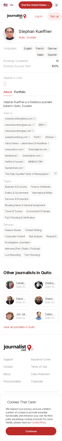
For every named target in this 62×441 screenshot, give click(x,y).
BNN (42, 124)
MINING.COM (35, 161)
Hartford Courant (14, 161)
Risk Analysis (35, 236)
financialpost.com (39, 149)
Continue (31, 431)
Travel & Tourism (13, 211)
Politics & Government (16, 192)
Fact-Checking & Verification (20, 217)
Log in (38, 16)
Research (51, 236)
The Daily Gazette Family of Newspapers (27, 173)
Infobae (50, 137)
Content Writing (33, 230)
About (7, 92)
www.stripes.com (32, 155)
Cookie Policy (38, 422)
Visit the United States (35, 4)
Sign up (54, 16)
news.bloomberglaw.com (20, 124)
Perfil (37, 137)
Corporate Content (15, 236)
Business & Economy (16, 186)
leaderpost (11, 155)
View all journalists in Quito (19, 327)
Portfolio (19, 92)
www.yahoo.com (14, 149)
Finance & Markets (40, 186)
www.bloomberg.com (17, 137)
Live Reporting (12, 254)
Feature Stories (13, 230)
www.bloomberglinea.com (20, 118)
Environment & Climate (38, 211)
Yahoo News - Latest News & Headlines (27, 143)
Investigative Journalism (17, 242)
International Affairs (42, 192)
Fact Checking (32, 254)
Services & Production (17, 198)
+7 (55, 173)
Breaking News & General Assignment (25, 205)
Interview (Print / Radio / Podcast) (22, 248)
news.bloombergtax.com (19, 130)
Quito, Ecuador (27, 37)
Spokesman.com (14, 167)
